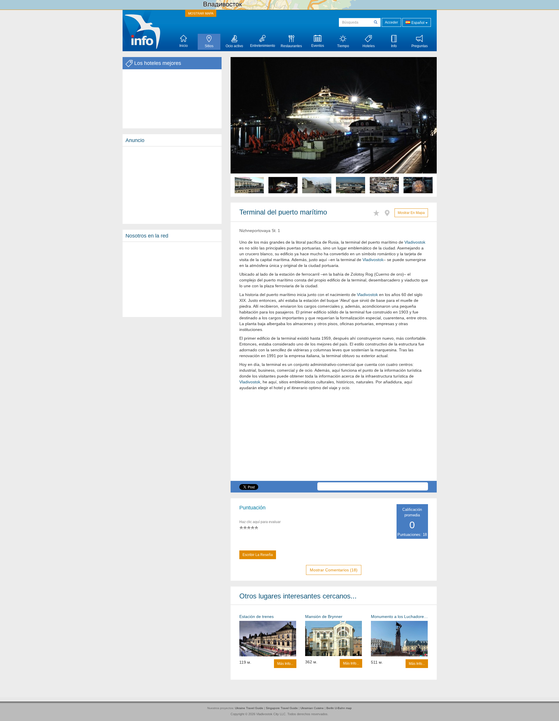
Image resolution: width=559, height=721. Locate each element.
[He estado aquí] (388, 212)
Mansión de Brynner (323, 616)
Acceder (391, 22)
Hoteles (368, 46)
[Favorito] (378, 212)
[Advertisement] (172, 185)
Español (418, 23)
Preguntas (419, 46)
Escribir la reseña (258, 555)
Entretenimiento (262, 46)
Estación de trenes (256, 616)
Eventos (317, 46)
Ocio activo (234, 46)
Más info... (285, 664)
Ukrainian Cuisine (312, 708)
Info (394, 46)
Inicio (183, 46)
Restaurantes (291, 46)
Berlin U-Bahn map (339, 708)
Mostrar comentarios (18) (334, 570)
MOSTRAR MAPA (200, 13)
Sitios (209, 46)
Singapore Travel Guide (282, 708)
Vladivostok (414, 242)
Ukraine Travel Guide (249, 708)
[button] (246, 127)
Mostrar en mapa (411, 213)
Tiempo (343, 46)
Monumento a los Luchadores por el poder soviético (399, 616)
